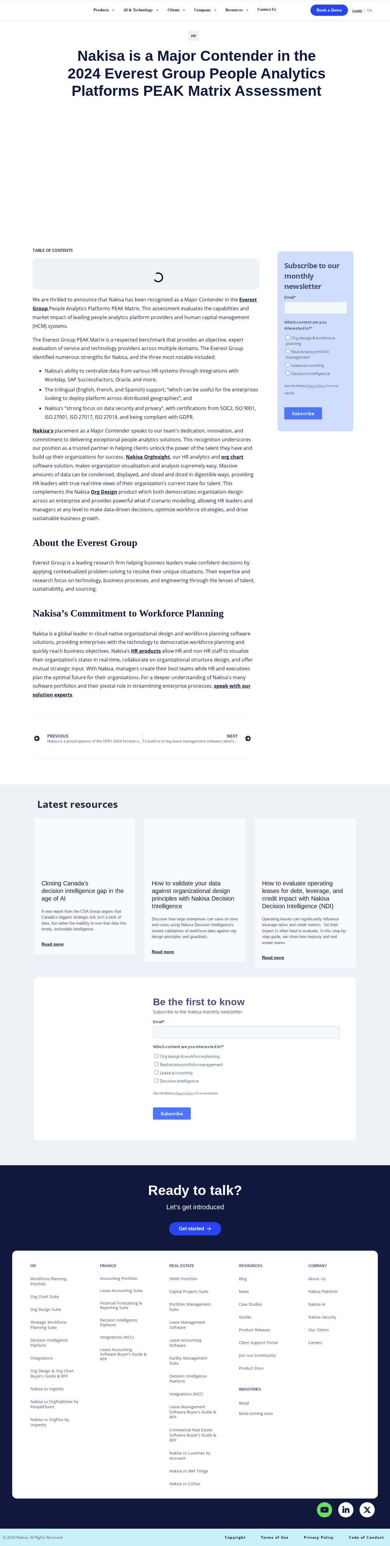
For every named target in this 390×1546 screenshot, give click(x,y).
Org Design (104, 491)
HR (193, 36)
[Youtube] (324, 1509)
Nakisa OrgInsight (148, 456)
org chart (232, 456)
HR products (146, 651)
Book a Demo (329, 10)
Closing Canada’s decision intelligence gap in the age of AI (82, 891)
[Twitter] (367, 1509)
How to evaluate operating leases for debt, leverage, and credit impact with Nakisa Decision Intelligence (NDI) (302, 894)
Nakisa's (43, 430)
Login (357, 10)
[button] (105, 11)
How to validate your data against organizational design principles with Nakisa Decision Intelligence (193, 894)
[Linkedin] (345, 1509)
